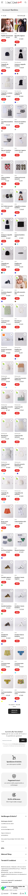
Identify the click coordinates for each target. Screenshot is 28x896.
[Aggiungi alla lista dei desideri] (11, 20)
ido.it (10, 882)
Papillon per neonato (18, 350)
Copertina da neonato (19, 407)
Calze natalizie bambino (5, 178)
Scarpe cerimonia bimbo (6, 350)
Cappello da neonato (4, 493)
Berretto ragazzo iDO (20, 36)
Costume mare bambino (5, 664)
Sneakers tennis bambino (19, 606)
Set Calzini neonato (7, 206)
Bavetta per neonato (18, 321)
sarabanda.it (18, 880)
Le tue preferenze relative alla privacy (15, 887)
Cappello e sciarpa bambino (6, 93)
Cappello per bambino (5, 264)
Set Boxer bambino (6, 550)
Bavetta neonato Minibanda (20, 464)
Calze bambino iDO (20, 521)
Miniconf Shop (6, 854)
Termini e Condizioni (8, 860)
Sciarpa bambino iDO (20, 235)
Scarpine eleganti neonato (6, 292)
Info (2, 848)
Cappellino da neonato (19, 493)
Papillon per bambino (18, 264)
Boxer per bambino (20, 121)
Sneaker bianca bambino (19, 635)
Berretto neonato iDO (20, 292)
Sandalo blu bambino (4, 635)
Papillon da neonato (7, 35)
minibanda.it (4, 882)
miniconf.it (11, 880)
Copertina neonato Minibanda (20, 378)
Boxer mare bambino (4, 522)
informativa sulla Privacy (18, 744)
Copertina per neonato (5, 321)
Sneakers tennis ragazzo (19, 578)
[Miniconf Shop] (13, 2)
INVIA (23, 740)
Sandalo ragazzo (6, 577)
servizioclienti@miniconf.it (7, 829)
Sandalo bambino (6, 606)
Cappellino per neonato (5, 378)
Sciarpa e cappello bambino (20, 65)
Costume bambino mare (6, 692)
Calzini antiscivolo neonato (20, 178)
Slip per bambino (6, 150)
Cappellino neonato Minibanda (7, 407)
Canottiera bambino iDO (7, 122)
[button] (15, 54)
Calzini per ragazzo (20, 150)
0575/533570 (4, 835)
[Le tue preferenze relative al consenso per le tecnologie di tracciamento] (25, 893)
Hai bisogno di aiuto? (9, 816)
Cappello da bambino (4, 65)
